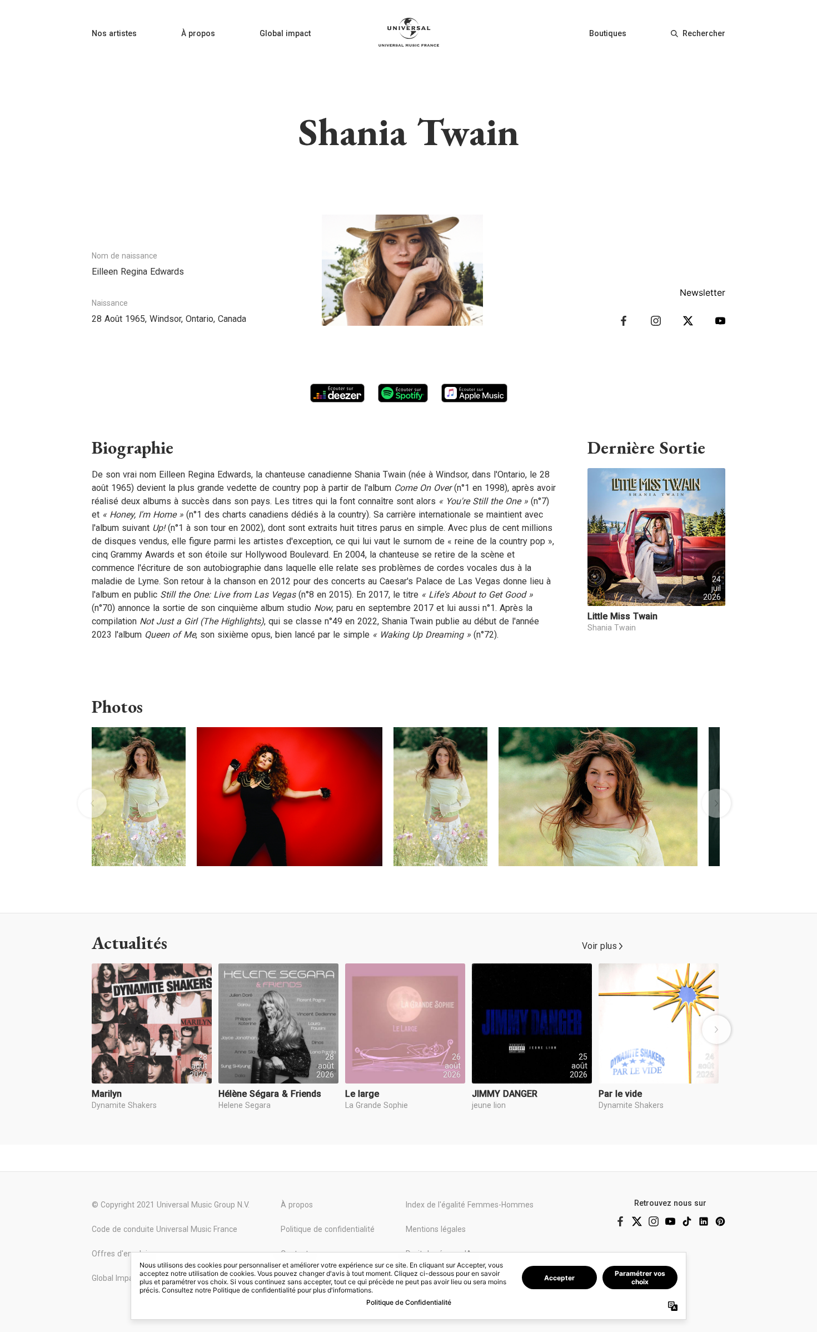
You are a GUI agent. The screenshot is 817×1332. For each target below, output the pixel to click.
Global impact (285, 33)
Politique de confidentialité (328, 1229)
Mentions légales (436, 1229)
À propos (198, 33)
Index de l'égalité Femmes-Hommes (470, 1204)
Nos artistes (114, 33)
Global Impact (116, 1278)
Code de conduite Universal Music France (164, 1229)
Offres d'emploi (119, 1253)
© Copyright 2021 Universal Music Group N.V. (171, 1204)
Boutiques (607, 33)
